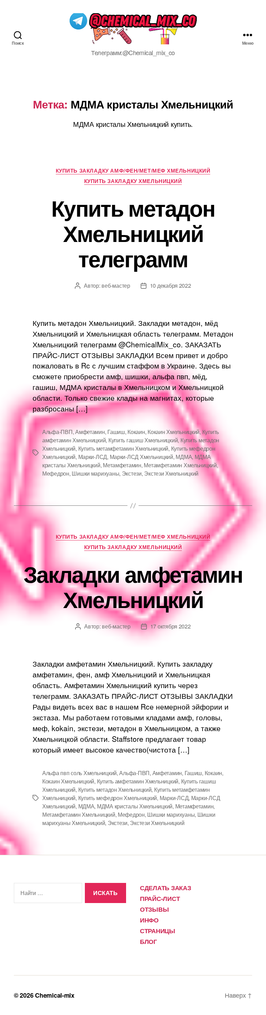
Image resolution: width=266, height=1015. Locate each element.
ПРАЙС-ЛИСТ (160, 898)
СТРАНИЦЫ (157, 930)
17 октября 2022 (170, 626)
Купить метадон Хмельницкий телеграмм (133, 233)
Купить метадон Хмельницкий (115, 789)
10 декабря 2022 (170, 285)
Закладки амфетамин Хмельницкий (133, 586)
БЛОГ (148, 941)
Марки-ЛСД (92, 457)
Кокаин (136, 432)
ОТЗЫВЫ (154, 909)
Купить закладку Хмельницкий (133, 181)
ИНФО (149, 920)
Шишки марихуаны (95, 473)
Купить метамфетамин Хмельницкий (123, 448)
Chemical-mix (54, 995)
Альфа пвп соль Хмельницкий (79, 773)
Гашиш (116, 432)
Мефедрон (55, 473)
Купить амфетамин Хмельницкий (137, 781)
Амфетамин (90, 432)
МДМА (184, 457)
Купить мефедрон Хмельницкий (117, 798)
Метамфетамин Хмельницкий (180, 465)
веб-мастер (115, 285)
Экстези (132, 473)
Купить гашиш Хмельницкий (143, 440)
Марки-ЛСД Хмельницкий (141, 457)
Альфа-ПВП (57, 432)
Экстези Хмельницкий (171, 473)
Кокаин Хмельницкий (174, 432)
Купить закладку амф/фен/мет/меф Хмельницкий (133, 170)
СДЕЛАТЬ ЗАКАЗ (165, 887)
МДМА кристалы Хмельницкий (134, 806)
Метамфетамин (122, 465)
